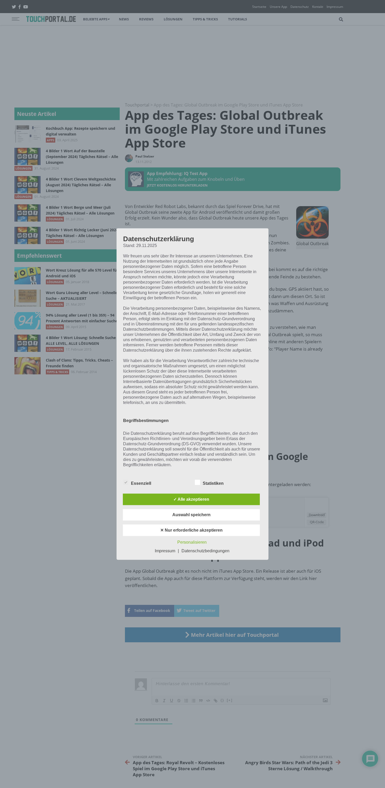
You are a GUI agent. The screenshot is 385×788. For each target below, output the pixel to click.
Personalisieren (192, 542)
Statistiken (213, 483)
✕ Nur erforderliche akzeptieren (191, 530)
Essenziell (141, 483)
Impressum (165, 550)
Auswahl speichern (191, 514)
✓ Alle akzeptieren (191, 499)
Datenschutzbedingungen (205, 550)
